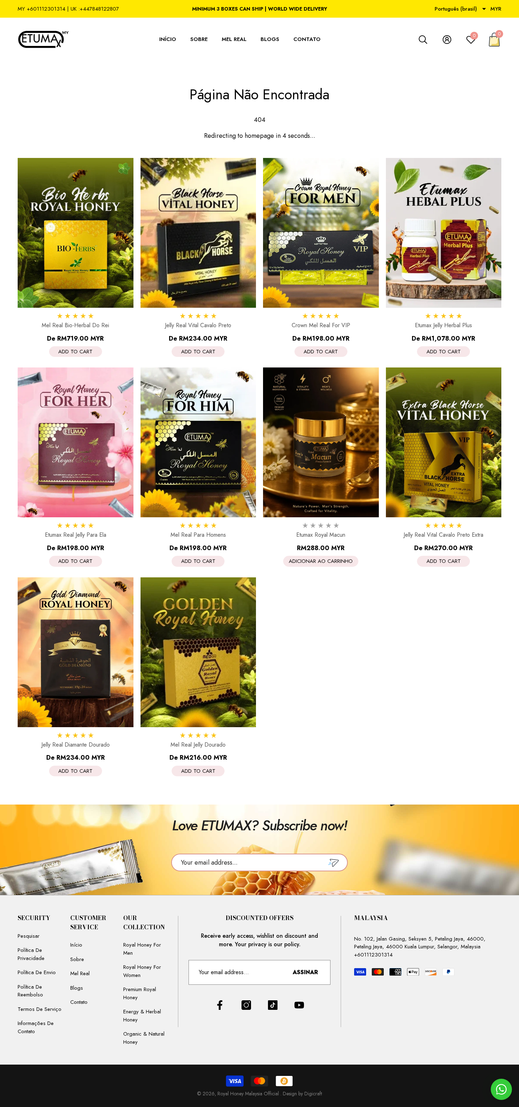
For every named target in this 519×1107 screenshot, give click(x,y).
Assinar (305, 972)
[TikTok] (273, 1005)
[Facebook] (220, 1005)
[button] (484, 9)
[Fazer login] (447, 39)
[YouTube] (299, 1005)
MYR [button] (495, 9)
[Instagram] (246, 1005)
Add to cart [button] (75, 351)
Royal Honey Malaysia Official (248, 1093)
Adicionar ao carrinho (321, 561)
